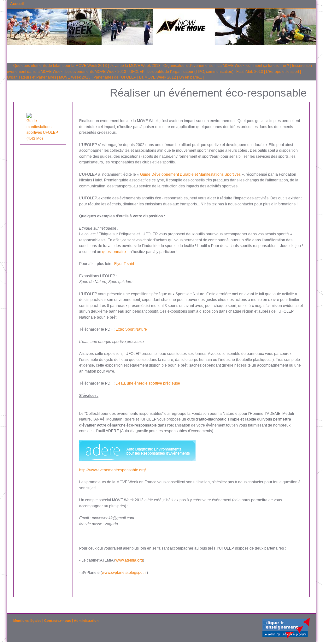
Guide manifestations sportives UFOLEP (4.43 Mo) (42, 130)
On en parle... (190, 77)
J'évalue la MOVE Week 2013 (135, 65)
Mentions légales (27, 620)
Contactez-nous (57, 620)
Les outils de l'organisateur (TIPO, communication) (190, 71)
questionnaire (114, 252)
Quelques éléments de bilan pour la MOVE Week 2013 (60, 65)
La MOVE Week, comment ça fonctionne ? (253, 65)
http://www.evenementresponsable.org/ (112, 470)
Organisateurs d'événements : (188, 65)
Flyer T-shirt (124, 264)
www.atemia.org (129, 560)
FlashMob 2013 (249, 71)
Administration (86, 620)
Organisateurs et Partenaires (31, 77)
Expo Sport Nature (131, 329)
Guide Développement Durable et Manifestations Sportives (190, 174)
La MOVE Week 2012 (157, 77)
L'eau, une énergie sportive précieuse (147, 383)
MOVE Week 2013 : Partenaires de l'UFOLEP (97, 77)
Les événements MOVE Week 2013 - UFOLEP (104, 71)
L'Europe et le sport (282, 71)
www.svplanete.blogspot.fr (124, 572)
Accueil (17, 4)
